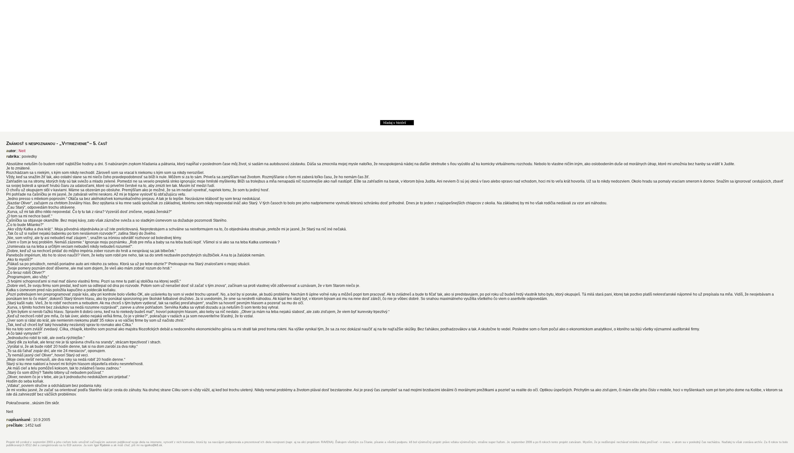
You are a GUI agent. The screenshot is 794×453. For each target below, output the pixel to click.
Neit (22, 151)
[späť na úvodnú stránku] (397, 83)
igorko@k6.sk (153, 445)
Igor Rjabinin (102, 445)
